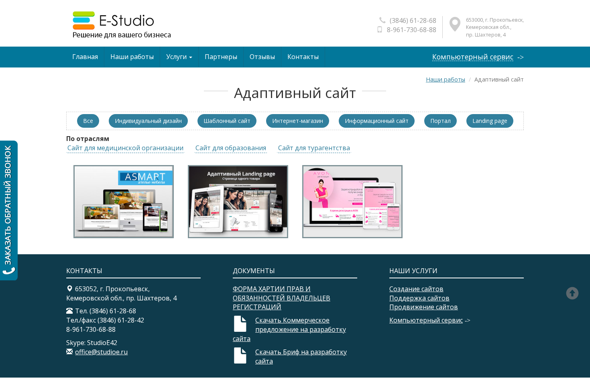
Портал (440, 121)
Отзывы (262, 56)
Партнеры (221, 56)
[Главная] (121, 24)
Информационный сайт (377, 121)
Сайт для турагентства (314, 147)
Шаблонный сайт (226, 121)
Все (88, 121)
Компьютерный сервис (472, 57)
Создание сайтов (416, 288)
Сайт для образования (230, 147)
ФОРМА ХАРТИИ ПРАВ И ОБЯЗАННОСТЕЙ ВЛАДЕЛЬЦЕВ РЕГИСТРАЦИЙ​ (281, 298)
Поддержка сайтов (419, 298)
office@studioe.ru (101, 351)
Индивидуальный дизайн (148, 121)
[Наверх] (575, 294)
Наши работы (132, 56)
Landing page (489, 121)
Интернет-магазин (297, 121)
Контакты (303, 56)
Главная (85, 56)
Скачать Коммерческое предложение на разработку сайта (289, 329)
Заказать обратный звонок (9, 210)
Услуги (177, 56)
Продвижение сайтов (423, 306)
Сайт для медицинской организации (125, 147)
